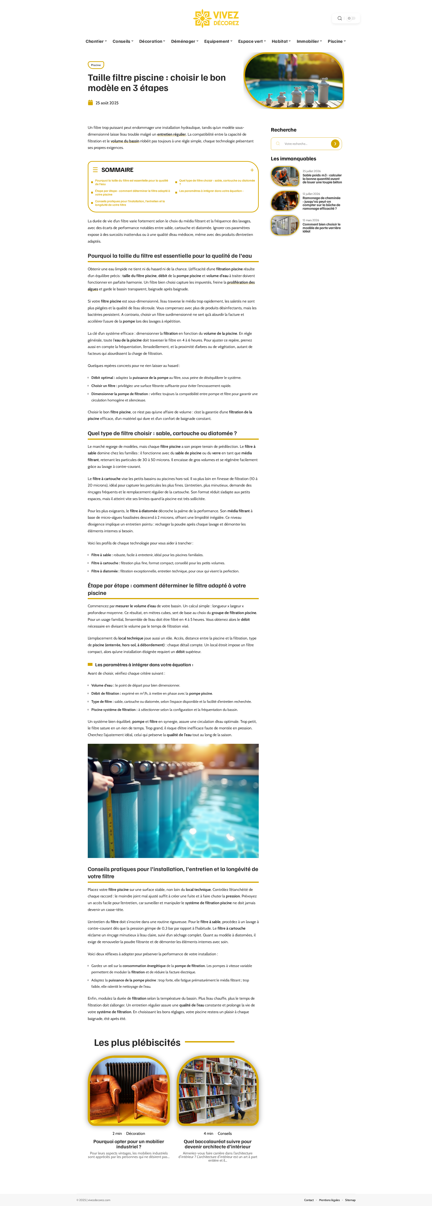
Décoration (135, 1133)
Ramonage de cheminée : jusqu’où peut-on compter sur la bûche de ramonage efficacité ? (321, 203)
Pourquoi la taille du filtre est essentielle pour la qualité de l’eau (131, 182)
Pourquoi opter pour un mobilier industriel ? (128, 1143)
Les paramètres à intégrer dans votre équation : (211, 191)
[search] (340, 18)
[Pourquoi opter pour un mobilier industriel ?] (129, 1091)
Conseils (225, 1133)
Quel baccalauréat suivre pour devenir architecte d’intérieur (218, 1143)
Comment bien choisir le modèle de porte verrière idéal (322, 227)
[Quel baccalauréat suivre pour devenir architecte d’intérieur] (217, 1091)
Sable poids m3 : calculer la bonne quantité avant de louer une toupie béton (322, 178)
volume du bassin (125, 141)
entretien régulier (171, 134)
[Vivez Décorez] (216, 18)
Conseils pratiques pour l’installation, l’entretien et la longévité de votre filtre (130, 203)
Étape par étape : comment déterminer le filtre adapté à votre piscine (132, 192)
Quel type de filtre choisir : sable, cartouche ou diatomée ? (217, 182)
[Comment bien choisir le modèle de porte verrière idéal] (285, 225)
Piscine (96, 65)
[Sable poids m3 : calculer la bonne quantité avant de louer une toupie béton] (285, 176)
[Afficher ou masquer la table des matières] (193, 170)
